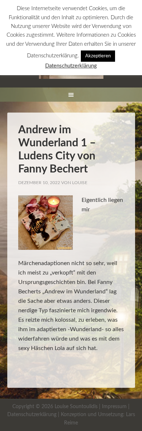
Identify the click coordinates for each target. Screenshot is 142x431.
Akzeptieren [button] (98, 56)
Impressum (114, 406)
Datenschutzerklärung (31, 414)
